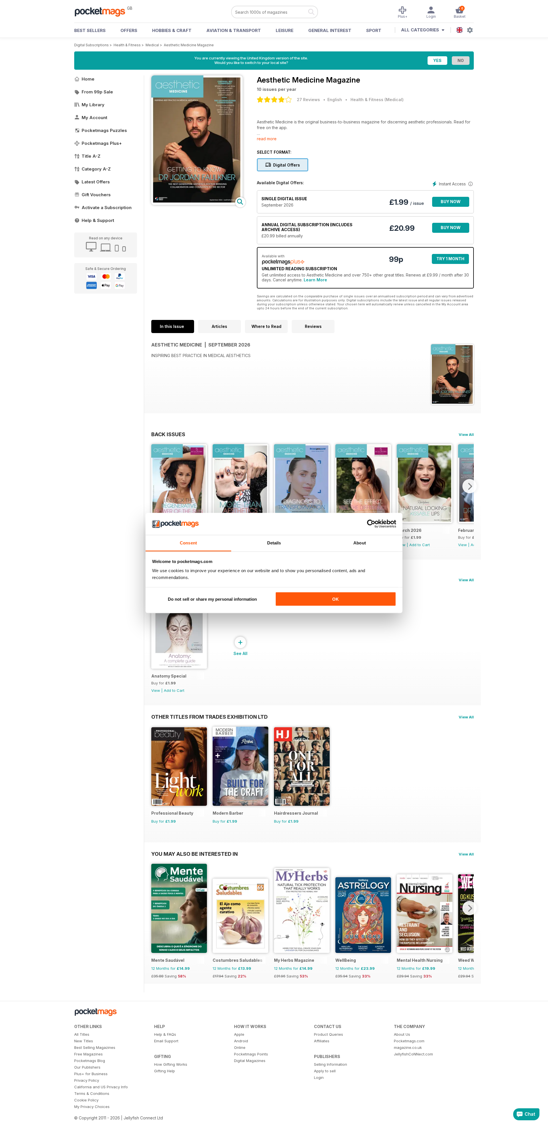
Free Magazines (88, 1054)
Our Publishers (87, 1067)
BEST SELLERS (90, 30)
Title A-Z (91, 156)
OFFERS (128, 30)
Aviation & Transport (233, 30)
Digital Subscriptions (91, 45)
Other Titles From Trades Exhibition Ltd (209, 717)
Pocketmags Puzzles (104, 130)
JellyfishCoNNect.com (413, 1054)
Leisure (284, 30)
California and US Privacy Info (101, 1087)
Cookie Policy (86, 1100)
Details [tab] (274, 542)
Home (88, 79)
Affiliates (321, 1041)
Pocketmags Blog (89, 1060)
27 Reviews (308, 99)
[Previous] (155, 486)
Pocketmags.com (409, 1041)
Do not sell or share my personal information (212, 599)
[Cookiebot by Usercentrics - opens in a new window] (371, 524)
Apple (239, 1034)
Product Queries (328, 1034)
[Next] (469, 486)
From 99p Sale (97, 92)
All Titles (81, 1034)
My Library (93, 104)
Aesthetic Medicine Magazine (189, 45)
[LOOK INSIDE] (197, 203)
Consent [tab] (188, 542)
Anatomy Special (168, 676)
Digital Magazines (249, 1060)
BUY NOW (451, 201)
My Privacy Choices (92, 1106)
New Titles (83, 1041)
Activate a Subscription (107, 207)
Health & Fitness (127, 45)
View (462, 544)
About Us (402, 1034)
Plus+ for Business (91, 1073)
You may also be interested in (194, 854)
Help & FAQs (165, 1034)
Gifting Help (164, 1071)
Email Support (166, 1041)
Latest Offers (96, 182)
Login (319, 1077)
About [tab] (359, 542)
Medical (152, 45)
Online (239, 1047)
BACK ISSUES (168, 434)
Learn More (315, 279)
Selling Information (330, 1064)
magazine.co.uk (408, 1047)
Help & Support (98, 220)
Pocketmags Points (251, 1054)
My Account (94, 117)
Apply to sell (325, 1071)
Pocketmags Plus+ (102, 143)
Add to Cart (419, 544)
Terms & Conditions (91, 1093)
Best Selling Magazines (94, 1047)
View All (466, 434)
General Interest (329, 30)
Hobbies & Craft (172, 30)
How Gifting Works (170, 1064)
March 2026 (409, 530)
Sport (373, 30)
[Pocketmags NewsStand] (102, 11)
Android (241, 1041)
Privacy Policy (86, 1080)
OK (335, 599)
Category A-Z (96, 169)
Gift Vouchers (96, 194)
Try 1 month (450, 258)
